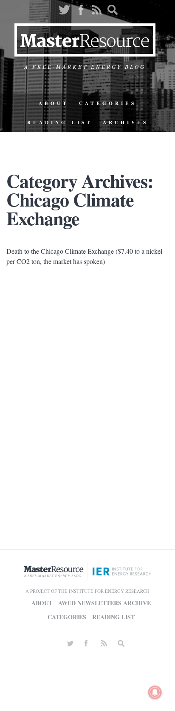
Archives (125, 122)
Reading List (60, 122)
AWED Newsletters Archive (104, 602)
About (54, 103)
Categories (107, 103)
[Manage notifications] (155, 692)
